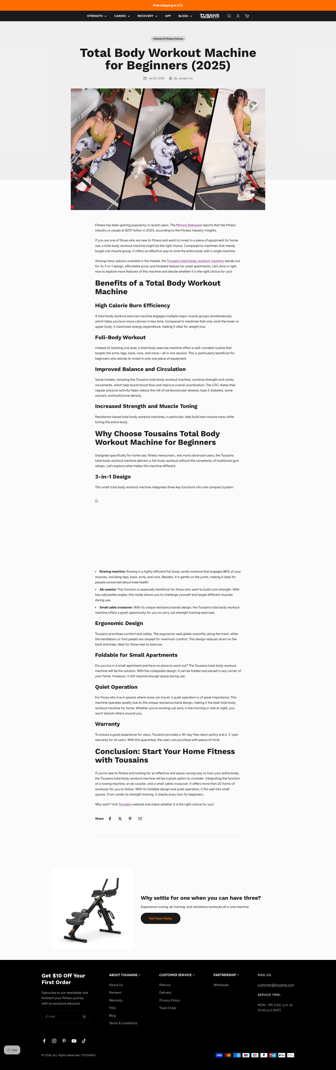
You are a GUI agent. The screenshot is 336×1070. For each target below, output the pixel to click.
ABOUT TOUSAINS (123, 975)
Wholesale (221, 985)
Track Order (167, 1008)
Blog (112, 1015)
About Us (116, 985)
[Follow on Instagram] (54, 1041)
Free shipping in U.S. (168, 5)
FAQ (112, 1008)
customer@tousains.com (276, 985)
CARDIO (120, 16)
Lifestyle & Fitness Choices (168, 38)
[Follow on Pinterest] (64, 1041)
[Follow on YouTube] (74, 1041)
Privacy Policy (169, 1000)
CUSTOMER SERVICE (175, 975)
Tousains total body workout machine (195, 261)
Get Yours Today (160, 918)
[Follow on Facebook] (44, 1041)
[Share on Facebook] (110, 819)
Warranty (115, 1000)
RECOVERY (145, 16)
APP (168, 16)
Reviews (115, 992)
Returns (165, 985)
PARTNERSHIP (225, 975)
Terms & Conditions (123, 1023)
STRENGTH (95, 16)
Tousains (125, 804)
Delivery (165, 992)
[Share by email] (140, 819)
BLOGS (183, 16)
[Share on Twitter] (120, 819)
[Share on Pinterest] (130, 819)
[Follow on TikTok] (84, 1041)
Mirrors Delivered (189, 225)
